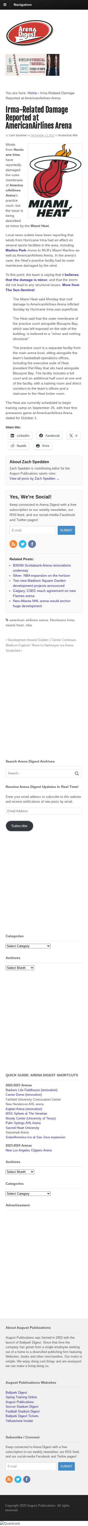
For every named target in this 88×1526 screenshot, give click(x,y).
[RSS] (14, 544)
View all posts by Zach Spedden (34, 478)
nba (29, 625)
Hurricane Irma (62, 620)
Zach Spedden (18, 135)
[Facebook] (32, 544)
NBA (75, 135)
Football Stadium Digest (23, 1411)
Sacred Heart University (22, 1128)
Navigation (23, 5)
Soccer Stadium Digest (22, 1406)
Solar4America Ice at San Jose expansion (35, 1137)
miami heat (15, 625)
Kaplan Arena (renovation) (24, 1109)
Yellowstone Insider (19, 1421)
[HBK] (32, 73)
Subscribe (19, 826)
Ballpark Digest (16, 1392)
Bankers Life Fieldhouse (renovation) (31, 1090)
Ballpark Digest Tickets (22, 1416)
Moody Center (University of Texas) (31, 1118)
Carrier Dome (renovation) (24, 1094)
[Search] (77, 773)
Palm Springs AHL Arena (23, 1123)
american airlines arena (29, 620)
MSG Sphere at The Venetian (26, 1113)
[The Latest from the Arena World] (30, 44)
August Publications (20, 1402)
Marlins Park (16, 250)
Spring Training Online (21, 1397)
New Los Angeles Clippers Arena (29, 1150)
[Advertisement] (44, 707)
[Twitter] (23, 544)
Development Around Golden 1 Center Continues (41, 640)
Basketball (65, 135)
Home (32, 93)
